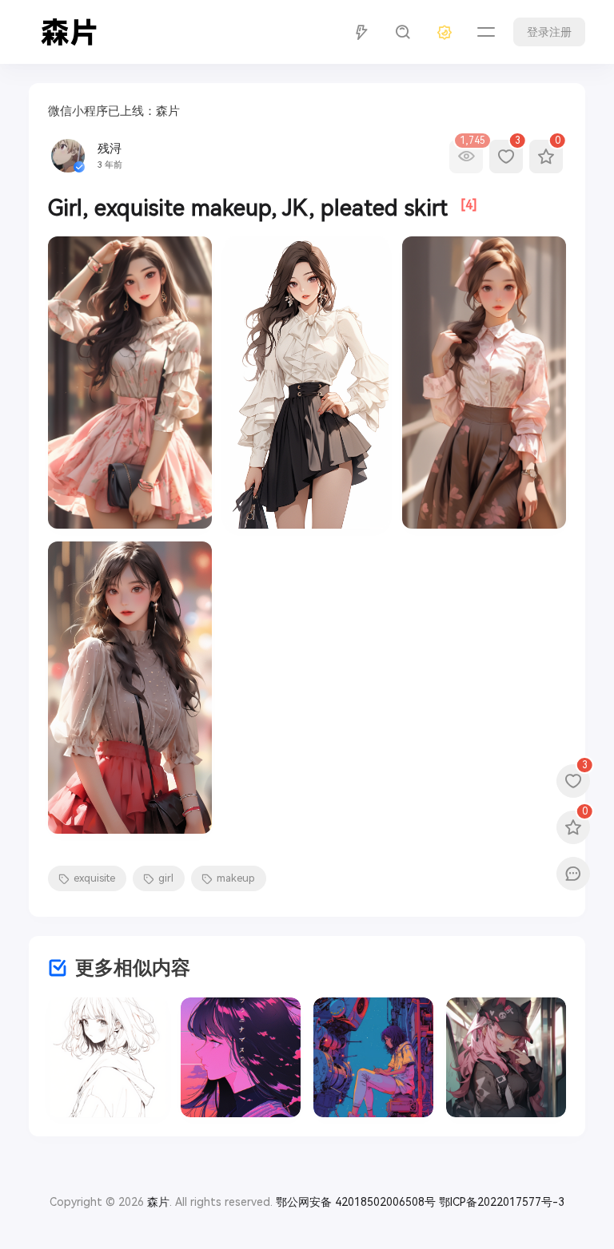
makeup (236, 878)
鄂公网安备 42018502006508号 (356, 1201)
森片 (158, 1201)
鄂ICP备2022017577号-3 (501, 1201)
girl (165, 878)
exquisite (94, 878)
